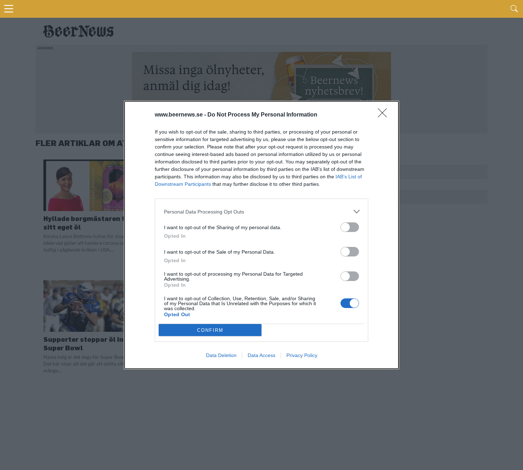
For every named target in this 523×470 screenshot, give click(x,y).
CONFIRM (210, 330)
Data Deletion (221, 355)
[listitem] (261, 211)
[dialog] (261, 235)
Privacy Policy (301, 355)
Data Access (261, 355)
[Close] (384, 115)
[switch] (349, 227)
